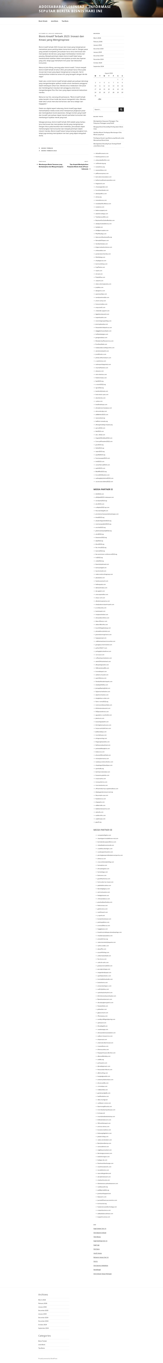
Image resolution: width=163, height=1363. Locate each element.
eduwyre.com (99, 371)
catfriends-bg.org (100, 163)
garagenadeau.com (101, 337)
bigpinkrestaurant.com (102, 314)
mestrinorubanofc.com (104, 1167)
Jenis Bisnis (54, 21)
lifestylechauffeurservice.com (104, 341)
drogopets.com (100, 802)
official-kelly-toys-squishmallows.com (106, 788)
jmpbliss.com (99, 287)
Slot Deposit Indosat (99, 1233)
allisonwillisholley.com (103, 1056)
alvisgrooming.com (101, 738)
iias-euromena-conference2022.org (106, 554)
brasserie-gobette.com (102, 775)
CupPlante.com (100, 267)
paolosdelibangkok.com (102, 748)
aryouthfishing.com (103, 952)
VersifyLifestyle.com (101, 244)
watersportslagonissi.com (103, 364)
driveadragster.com (103, 868)
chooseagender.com (101, 187)
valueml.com (99, 280)
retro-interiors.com (101, 374)
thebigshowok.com (103, 895)
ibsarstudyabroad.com (102, 564)
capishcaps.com (100, 819)
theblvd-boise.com (101, 378)
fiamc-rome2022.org (101, 701)
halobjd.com (99, 227)
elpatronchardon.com (101, 695)
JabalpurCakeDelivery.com (103, 223)
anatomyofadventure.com (105, 1079)
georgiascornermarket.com (103, 644)
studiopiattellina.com (101, 685)
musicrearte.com (100, 778)
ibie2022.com (99, 431)
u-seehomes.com (100, 361)
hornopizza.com (102, 865)
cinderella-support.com (102, 311)
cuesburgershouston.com (105, 852)
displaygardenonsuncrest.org (104, 792)
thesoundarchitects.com (104, 1069)
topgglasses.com (102, 929)
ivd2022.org (99, 557)
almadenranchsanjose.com (103, 408)
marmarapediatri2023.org (103, 524)
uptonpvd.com (101, 1022)
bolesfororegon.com (103, 1156)
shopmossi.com (102, 1039)
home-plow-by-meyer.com (105, 882)
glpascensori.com (102, 1012)
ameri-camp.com (100, 300)
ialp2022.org (99, 541)
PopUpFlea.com (100, 277)
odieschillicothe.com (101, 624)
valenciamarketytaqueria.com (106, 942)
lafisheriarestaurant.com (102, 708)
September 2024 (98, 66)
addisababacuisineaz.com (105, 1213)
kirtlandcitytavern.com (104, 1120)
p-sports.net (101, 915)
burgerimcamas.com (103, 1217)
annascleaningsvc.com (104, 986)
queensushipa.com (101, 294)
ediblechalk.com (100, 805)
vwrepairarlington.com (104, 835)
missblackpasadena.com (105, 935)
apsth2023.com (100, 468)
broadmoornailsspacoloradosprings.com (109, 932)
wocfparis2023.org (101, 500)
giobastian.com (102, 1009)
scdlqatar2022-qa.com (102, 507)
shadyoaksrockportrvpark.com (104, 604)
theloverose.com (102, 905)
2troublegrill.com (102, 1026)
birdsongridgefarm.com (104, 1133)
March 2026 (97, 38)
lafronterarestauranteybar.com (106, 996)
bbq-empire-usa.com (101, 795)
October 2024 (97, 63)
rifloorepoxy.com (102, 1016)
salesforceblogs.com (101, 213)
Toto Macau (97, 1237)
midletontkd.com (102, 1089)
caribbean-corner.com (104, 1103)
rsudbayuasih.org (102, 1187)
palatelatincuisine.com (104, 885)
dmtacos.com (101, 858)
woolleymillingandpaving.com (106, 1019)
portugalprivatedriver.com (103, 651)
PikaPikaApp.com (100, 233)
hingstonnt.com (100, 183)
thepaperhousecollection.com (106, 1053)
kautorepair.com (100, 611)
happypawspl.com (100, 638)
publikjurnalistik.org (103, 1190)
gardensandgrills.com (103, 1093)
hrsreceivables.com (101, 304)
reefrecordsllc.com (103, 945)
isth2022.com (99, 494)
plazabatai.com (100, 577)
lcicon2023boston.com (102, 475)
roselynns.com (99, 207)
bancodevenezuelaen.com (103, 177)
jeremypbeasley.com (101, 324)
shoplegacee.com (100, 260)
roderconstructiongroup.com (104, 574)
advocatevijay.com (101, 411)
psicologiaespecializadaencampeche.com (110, 855)
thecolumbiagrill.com (101, 510)
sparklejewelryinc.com (104, 976)
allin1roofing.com (102, 1073)
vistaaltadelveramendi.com (105, 845)
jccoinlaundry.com (100, 608)
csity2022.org (99, 561)
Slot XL (95, 1261)
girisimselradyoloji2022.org (103, 531)
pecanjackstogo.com (103, 969)
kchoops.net (101, 1113)
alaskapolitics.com (101, 193)
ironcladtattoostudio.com (105, 979)
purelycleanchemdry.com (103, 254)
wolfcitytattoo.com (103, 989)
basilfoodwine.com (103, 1096)
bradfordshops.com (101, 404)
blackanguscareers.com (104, 1153)
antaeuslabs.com (100, 250)
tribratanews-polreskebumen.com (107, 1183)
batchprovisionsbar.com (102, 772)
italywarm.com (101, 1197)
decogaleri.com (100, 591)
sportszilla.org (99, 768)
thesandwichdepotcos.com (103, 327)
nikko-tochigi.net (102, 1100)
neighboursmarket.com (104, 1150)
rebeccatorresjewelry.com (103, 284)
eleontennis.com (100, 398)
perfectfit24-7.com (101, 648)
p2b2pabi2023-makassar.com (104, 497)
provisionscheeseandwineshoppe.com (107, 514)
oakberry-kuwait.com (101, 675)
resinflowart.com (102, 912)
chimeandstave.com (103, 899)
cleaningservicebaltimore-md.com (107, 838)
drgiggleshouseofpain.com (103, 331)
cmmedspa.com (102, 1086)
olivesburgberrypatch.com (105, 1002)
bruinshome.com (102, 982)
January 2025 (97, 52)
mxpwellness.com (102, 1046)
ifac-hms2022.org (100, 547)
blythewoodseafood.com (102, 745)
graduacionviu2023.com (104, 966)
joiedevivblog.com (102, 1136)
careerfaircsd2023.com (102, 465)
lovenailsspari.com (101, 671)
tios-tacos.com (101, 959)
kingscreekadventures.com (103, 247)
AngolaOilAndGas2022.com (103, 438)
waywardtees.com (101, 170)
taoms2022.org (100, 551)
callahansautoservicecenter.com (105, 641)
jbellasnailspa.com (100, 732)
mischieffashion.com (101, 367)
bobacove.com (100, 752)
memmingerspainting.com (103, 321)
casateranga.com (102, 1029)
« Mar (99, 99)
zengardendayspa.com (104, 972)
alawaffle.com (101, 949)
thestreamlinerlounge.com (105, 1163)
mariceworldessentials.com (103, 705)
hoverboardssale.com (102, 190)
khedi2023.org (99, 517)
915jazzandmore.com (102, 711)
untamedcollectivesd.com (105, 1043)
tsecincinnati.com (100, 571)
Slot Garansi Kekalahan (100, 1265)
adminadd (58, 33)
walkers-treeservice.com (105, 1036)
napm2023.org (100, 451)
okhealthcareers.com (101, 153)
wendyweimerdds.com (102, 297)
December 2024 (98, 55)
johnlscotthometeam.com (103, 357)
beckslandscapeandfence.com (106, 842)
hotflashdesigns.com (101, 334)
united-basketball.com (104, 955)
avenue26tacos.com (103, 925)
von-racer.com (99, 654)
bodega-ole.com (102, 1160)
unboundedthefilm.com (102, 160)
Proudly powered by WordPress (47, 1358)
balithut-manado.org (101, 421)
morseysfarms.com (101, 782)
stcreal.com (99, 274)
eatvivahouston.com (103, 892)
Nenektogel (97, 1269)
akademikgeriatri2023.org (103, 520)
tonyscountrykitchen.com (103, 728)
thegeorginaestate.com (102, 742)
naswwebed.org (100, 418)
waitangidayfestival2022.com (104, 478)
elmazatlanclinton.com (102, 618)
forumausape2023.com (102, 458)
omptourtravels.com (103, 1180)
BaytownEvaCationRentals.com (105, 220)
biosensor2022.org (101, 537)
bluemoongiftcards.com (104, 1106)
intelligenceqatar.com (101, 230)
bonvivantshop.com (101, 264)
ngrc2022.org (99, 388)
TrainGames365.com (101, 217)
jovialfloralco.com (100, 354)
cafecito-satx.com (103, 962)
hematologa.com (102, 872)
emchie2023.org (100, 527)
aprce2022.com (100, 428)
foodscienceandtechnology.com (107, 1207)
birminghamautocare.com (103, 725)
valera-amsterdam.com (104, 1140)
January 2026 (97, 45)
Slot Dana (96, 1249)
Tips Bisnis (65, 21)
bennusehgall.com (100, 567)
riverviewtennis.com (101, 785)
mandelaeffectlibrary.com (103, 203)
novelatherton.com (103, 1170)
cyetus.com (99, 401)
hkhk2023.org (99, 448)
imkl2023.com (99, 461)
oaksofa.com (99, 812)
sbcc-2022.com (100, 434)
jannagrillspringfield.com (102, 688)
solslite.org (100, 1059)
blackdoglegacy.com (103, 888)
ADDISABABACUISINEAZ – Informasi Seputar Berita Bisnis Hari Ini (75, 8)
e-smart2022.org (100, 384)
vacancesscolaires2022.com (104, 481)
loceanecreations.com (104, 1130)
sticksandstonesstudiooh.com (106, 1033)
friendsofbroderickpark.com (103, 681)
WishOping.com (100, 257)
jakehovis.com (99, 718)
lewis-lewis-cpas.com (101, 394)
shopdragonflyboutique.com (103, 765)
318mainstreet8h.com (102, 668)
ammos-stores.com (103, 1126)
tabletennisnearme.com (102, 809)
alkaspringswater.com (102, 665)
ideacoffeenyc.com (101, 621)
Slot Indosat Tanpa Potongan (102, 1274)
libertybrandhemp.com (104, 1143)
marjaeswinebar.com (101, 614)
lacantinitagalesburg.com (103, 628)
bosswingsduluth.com (102, 721)
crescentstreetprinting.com (105, 862)
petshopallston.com (103, 922)
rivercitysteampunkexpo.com (106, 1110)
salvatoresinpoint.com (102, 351)
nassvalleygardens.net (104, 1173)
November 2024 (98, 59)
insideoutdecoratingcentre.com (104, 347)
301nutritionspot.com (104, 1123)
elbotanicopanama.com (102, 601)
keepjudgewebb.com (103, 1076)
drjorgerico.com (100, 290)
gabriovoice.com (102, 909)
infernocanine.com (103, 1049)
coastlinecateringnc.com (104, 848)
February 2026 (97, 41)
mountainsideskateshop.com (106, 1116)
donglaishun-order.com (102, 698)
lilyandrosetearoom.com (104, 999)
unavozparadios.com (101, 594)
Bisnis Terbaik (43, 21)
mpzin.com (98, 270)
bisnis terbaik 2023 (49, 150)
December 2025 (98, 48)
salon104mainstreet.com (103, 661)
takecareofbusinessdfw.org (103, 237)
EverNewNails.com (101, 344)
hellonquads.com (100, 584)
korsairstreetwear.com (104, 919)
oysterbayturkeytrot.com (104, 992)
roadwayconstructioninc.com (104, 762)
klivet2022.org (99, 544)
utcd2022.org (99, 534)
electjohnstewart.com (104, 1177)
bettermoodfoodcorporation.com (105, 180)
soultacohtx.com (100, 815)
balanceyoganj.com (101, 210)
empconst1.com (100, 307)
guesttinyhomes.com (103, 878)
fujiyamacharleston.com (102, 691)
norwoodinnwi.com (103, 1146)
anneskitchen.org (102, 939)
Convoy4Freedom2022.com (104, 441)
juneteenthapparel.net (104, 1193)
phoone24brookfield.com (103, 755)
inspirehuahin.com (100, 317)
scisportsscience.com (104, 1210)
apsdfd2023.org (100, 455)
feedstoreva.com (100, 798)
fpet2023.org (99, 381)
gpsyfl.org (98, 822)
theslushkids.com (102, 1006)
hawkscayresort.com (101, 581)
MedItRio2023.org (101, 471)
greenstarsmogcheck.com (103, 634)
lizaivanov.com (101, 875)
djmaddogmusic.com (103, 1066)
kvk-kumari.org (102, 1203)
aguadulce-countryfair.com (103, 715)
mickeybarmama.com (102, 758)
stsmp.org (98, 197)
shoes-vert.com (100, 598)
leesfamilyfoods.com (101, 391)
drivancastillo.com (102, 1083)
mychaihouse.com (101, 735)
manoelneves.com (101, 200)
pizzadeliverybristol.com (102, 631)
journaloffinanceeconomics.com (107, 1200)
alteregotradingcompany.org (104, 424)
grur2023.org (99, 445)
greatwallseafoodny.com (104, 902)
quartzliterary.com (100, 678)
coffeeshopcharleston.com (103, 658)
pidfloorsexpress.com (102, 173)
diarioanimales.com (101, 587)
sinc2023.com (99, 504)
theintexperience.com (102, 156)
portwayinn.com (102, 1063)
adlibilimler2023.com (101, 414)
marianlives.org (100, 167)
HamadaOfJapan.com (102, 240)
